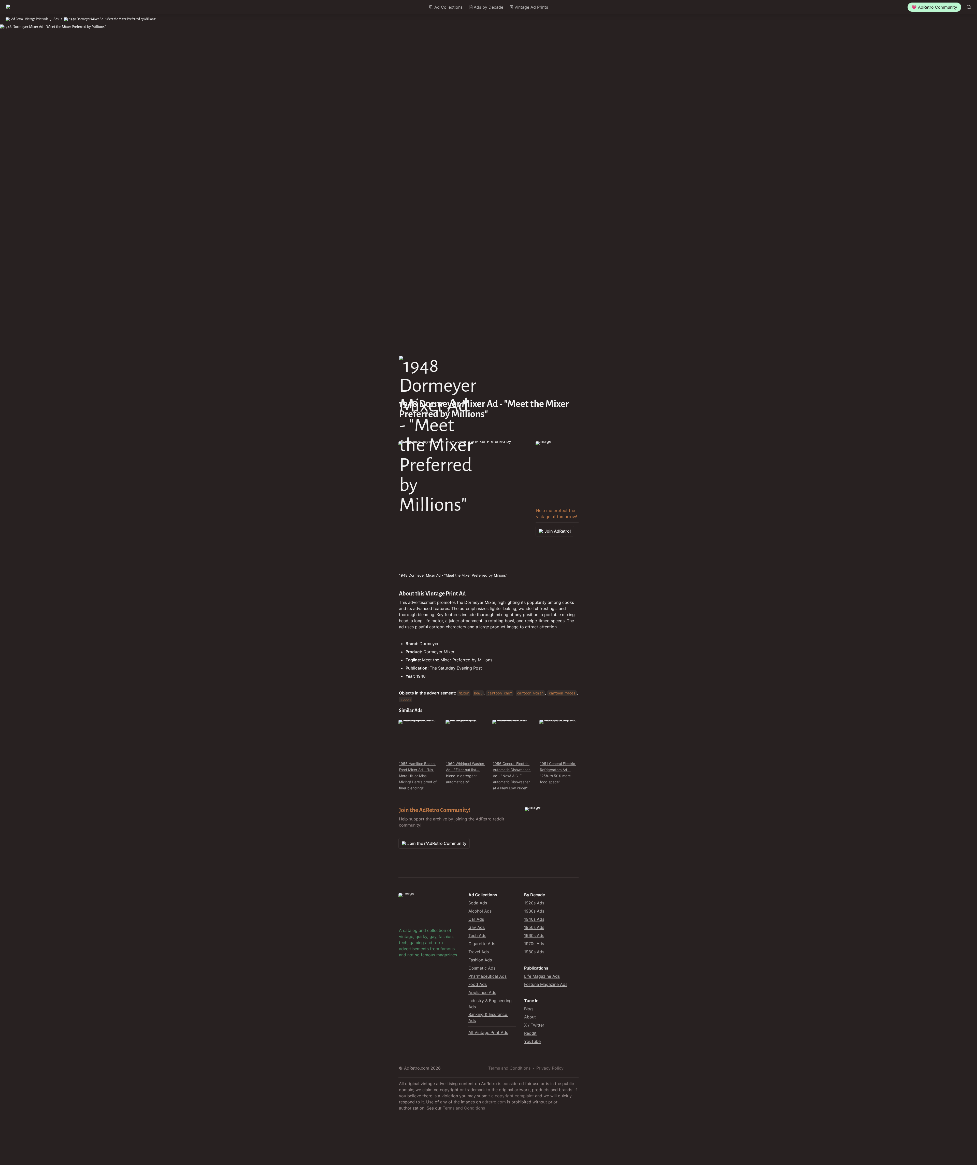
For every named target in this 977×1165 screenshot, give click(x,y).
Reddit (530, 1033)
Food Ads (477, 984)
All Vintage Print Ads (488, 1032)
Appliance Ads (482, 992)
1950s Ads (534, 927)
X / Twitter (534, 1025)
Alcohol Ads (480, 911)
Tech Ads (477, 935)
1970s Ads (534, 943)
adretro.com (494, 1101)
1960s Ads (534, 935)
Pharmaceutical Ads (487, 976)
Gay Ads (476, 927)
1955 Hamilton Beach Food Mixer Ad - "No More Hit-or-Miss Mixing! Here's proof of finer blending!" (418, 775)
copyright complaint (514, 1095)
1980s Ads (534, 951)
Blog (528, 1008)
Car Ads (476, 919)
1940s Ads (534, 919)
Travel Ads (478, 951)
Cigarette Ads (481, 943)
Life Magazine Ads (542, 976)
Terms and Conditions (509, 1068)
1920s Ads (534, 902)
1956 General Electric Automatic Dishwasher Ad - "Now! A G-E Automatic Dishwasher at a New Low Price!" (512, 775)
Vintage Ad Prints (531, 7)
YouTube (532, 1041)
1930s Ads (534, 911)
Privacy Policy (550, 1068)
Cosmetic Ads (481, 968)
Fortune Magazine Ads (545, 984)
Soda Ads (477, 902)
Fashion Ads (480, 959)
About (530, 1016)
